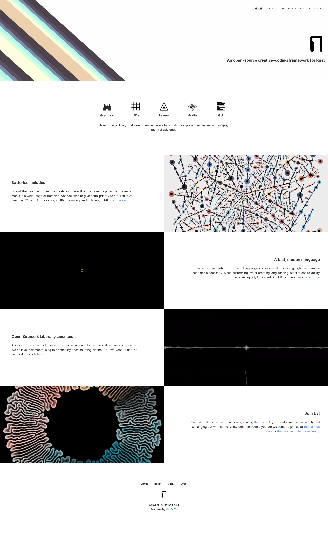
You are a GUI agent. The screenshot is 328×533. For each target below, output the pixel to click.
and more (119, 200)
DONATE (305, 8)
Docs (184, 483)
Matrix (157, 483)
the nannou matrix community (298, 431)
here (40, 354)
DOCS (269, 8)
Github (144, 483)
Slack (170, 483)
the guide (260, 422)
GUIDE (280, 8)
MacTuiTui (171, 509)
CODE (317, 8)
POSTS (292, 8)
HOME (258, 8)
